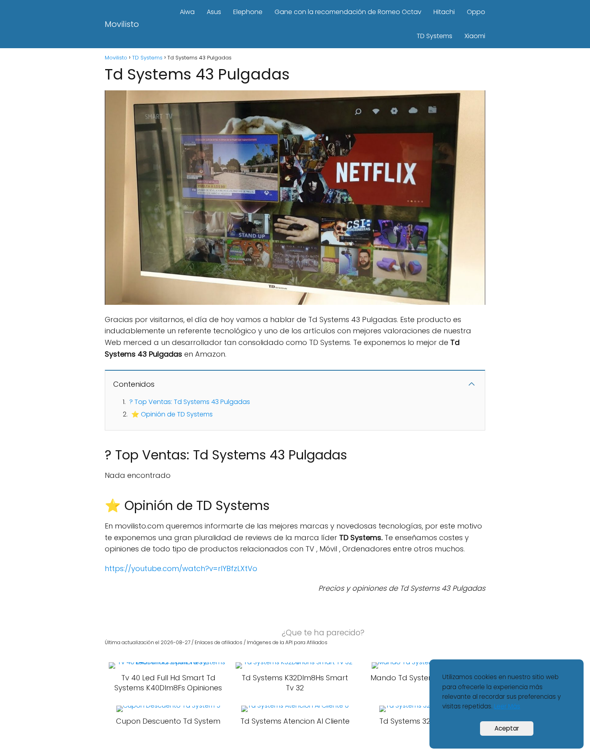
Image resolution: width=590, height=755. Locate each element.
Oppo (476, 11)
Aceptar (506, 728)
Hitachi (444, 11)
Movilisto (122, 24)
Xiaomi (474, 36)
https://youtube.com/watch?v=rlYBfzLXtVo (181, 568)
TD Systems (434, 36)
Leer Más (507, 706)
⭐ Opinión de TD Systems (172, 414)
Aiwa (187, 11)
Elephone (247, 11)
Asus (214, 11)
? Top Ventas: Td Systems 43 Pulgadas (189, 401)
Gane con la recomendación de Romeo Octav (348, 11)
